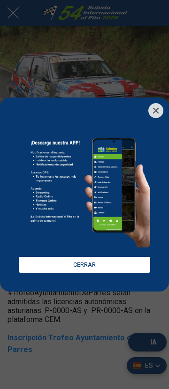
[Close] (155, 110)
